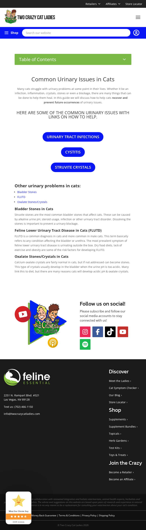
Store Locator (133, 4)
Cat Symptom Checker (123, 409)
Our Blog (114, 416)
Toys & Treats (117, 476)
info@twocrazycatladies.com (22, 435)
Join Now (121, 328)
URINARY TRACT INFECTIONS (73, 136)
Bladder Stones (27, 192)
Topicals (114, 454)
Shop (14, 33)
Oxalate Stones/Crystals (32, 202)
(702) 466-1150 (23, 427)
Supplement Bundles (122, 447)
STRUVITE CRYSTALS (73, 167)
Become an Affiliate (121, 500)
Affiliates (111, 4)
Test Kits (114, 469)
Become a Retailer (120, 493)
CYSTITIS (73, 152)
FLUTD (21, 197)
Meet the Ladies (119, 402)
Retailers (91, 4)
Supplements (117, 440)
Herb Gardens (118, 461)
